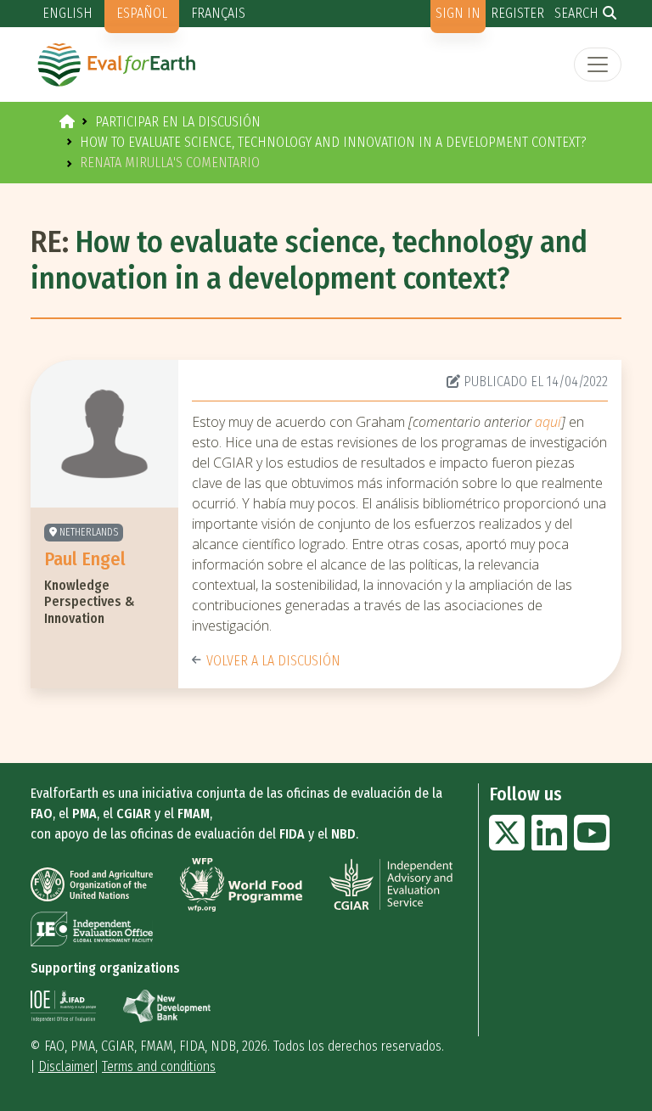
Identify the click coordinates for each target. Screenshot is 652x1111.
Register (517, 13)
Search (576, 13)
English (67, 13)
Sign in (458, 13)
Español (141, 13)
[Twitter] (507, 843)
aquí (546, 421)
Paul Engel (85, 558)
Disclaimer (66, 1066)
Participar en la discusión (178, 122)
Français (218, 13)
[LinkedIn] (549, 843)
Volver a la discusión (273, 661)
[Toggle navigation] (597, 64)
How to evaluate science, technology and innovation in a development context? (333, 142)
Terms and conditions (159, 1066)
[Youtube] (592, 843)
